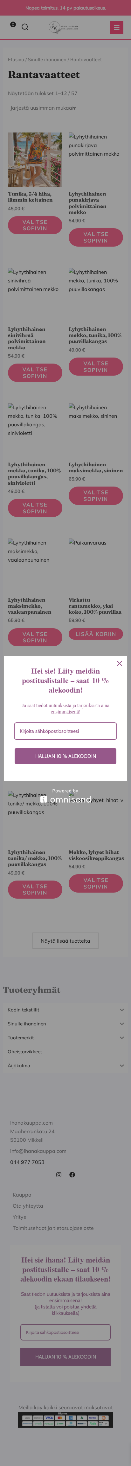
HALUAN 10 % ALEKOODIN (65, 756)
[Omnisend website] (65, 795)
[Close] (119, 663)
